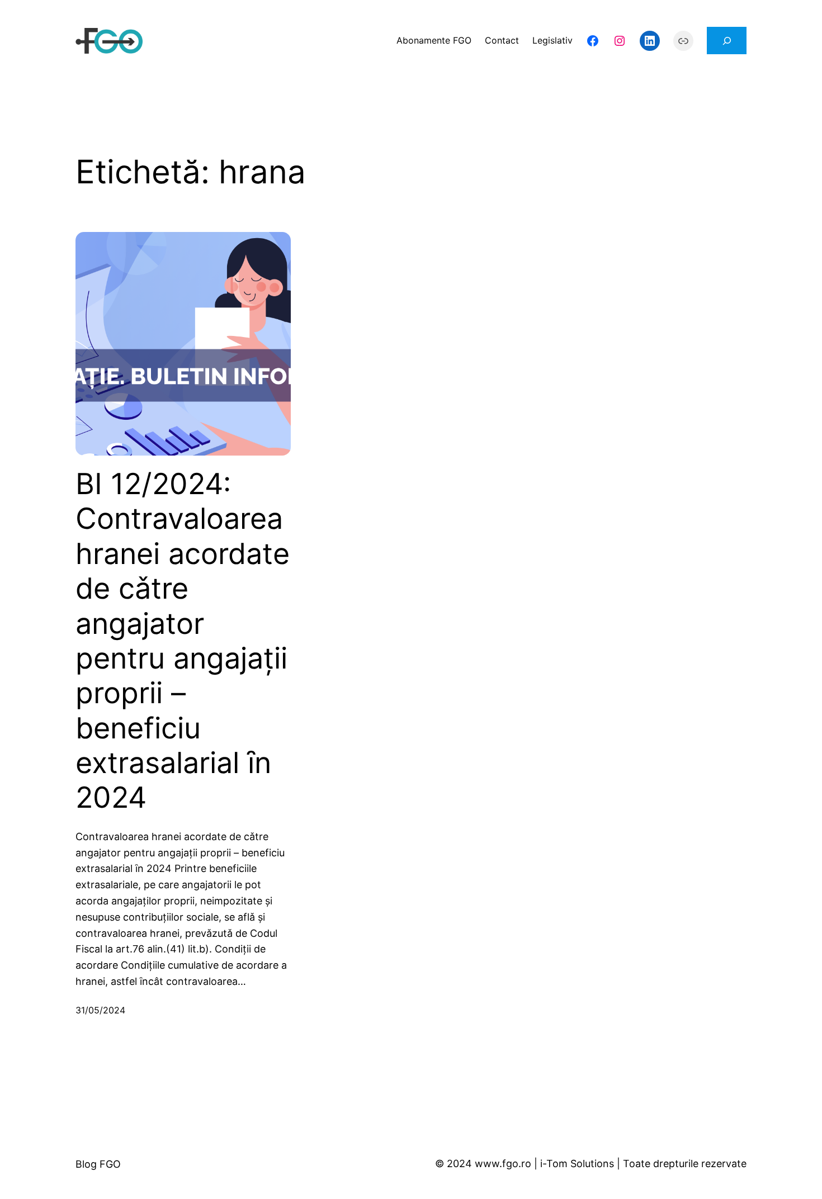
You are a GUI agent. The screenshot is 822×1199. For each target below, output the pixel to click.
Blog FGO (98, 1164)
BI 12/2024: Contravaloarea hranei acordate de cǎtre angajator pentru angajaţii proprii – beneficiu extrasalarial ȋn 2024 (182, 641)
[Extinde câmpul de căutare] (727, 40)
